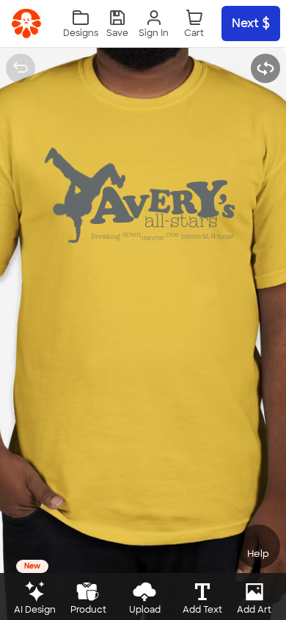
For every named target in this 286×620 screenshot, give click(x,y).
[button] (117, 24)
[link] (26, 23)
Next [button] (245, 23)
